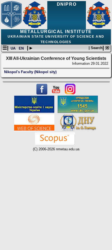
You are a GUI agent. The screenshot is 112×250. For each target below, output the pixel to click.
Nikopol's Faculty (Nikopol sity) (30, 72)
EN (22, 48)
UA (14, 48)
